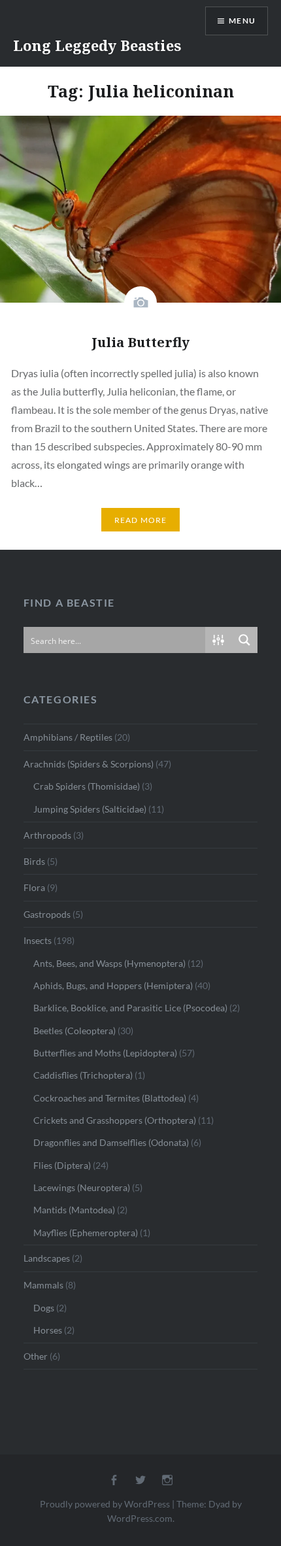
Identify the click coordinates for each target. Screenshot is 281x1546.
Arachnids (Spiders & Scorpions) (89, 763)
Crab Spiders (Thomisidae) (86, 786)
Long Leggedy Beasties (97, 45)
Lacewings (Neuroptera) (81, 1187)
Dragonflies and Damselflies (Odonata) (111, 1142)
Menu (242, 20)
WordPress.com (140, 1518)
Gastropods (47, 914)
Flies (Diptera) (62, 1165)
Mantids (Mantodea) (74, 1209)
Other (36, 1356)
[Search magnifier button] (244, 640)
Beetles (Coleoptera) (74, 1030)
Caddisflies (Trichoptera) (83, 1075)
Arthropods (47, 835)
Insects (38, 940)
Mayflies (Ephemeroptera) (85, 1232)
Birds (34, 861)
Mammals (43, 1284)
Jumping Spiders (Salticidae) (89, 809)
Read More (140, 520)
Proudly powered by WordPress (105, 1503)
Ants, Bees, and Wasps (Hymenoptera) (109, 963)
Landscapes (47, 1258)
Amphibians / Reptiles (68, 737)
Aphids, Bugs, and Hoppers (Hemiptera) (113, 985)
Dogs (43, 1307)
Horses (47, 1330)
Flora (34, 887)
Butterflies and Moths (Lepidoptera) (105, 1052)
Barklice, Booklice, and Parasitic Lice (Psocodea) (130, 1007)
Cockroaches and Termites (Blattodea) (109, 1097)
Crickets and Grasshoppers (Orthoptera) (114, 1120)
